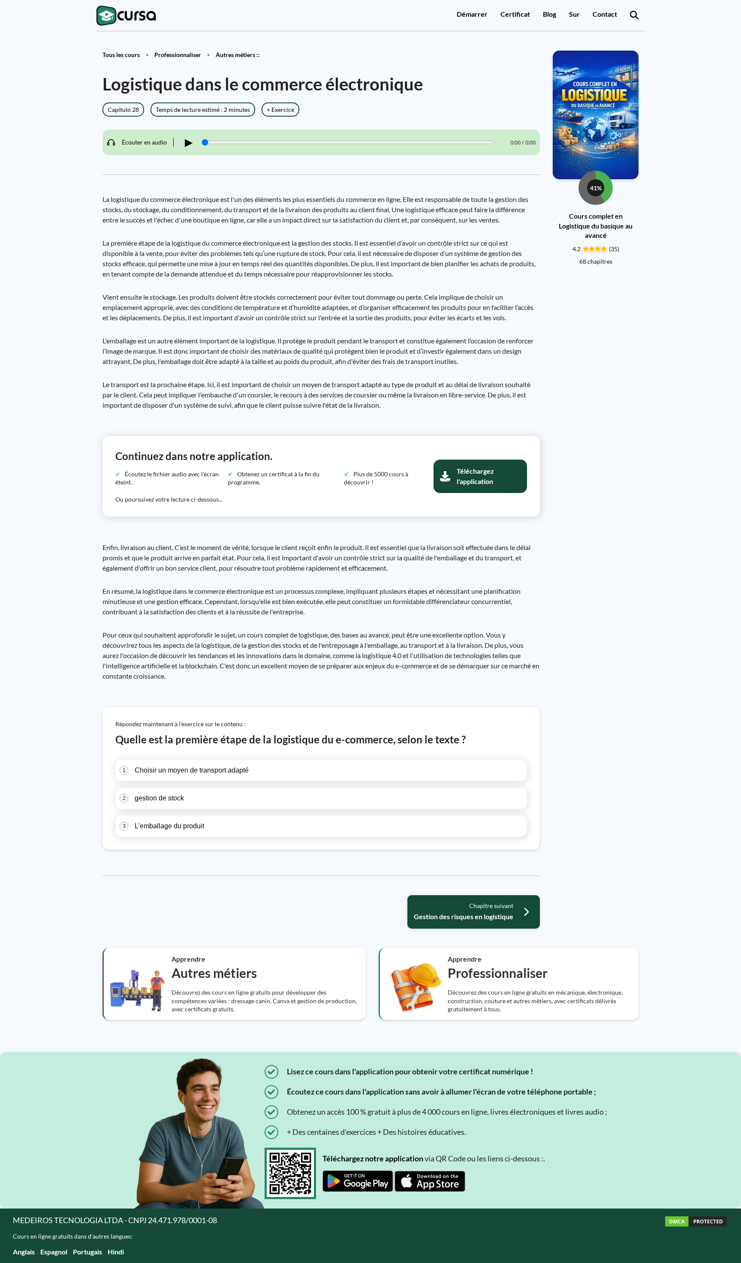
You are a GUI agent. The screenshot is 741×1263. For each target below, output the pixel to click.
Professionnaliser (177, 54)
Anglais (24, 1252)
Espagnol (53, 1252)
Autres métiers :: (238, 54)
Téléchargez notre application (372, 1158)
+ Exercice (280, 109)
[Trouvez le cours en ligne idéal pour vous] (634, 15)
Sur (574, 14)
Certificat (515, 14)
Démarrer (472, 14)
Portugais (87, 1252)
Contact (605, 14)
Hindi (116, 1252)
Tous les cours (121, 54)
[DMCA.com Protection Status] (696, 1236)
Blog (549, 14)
